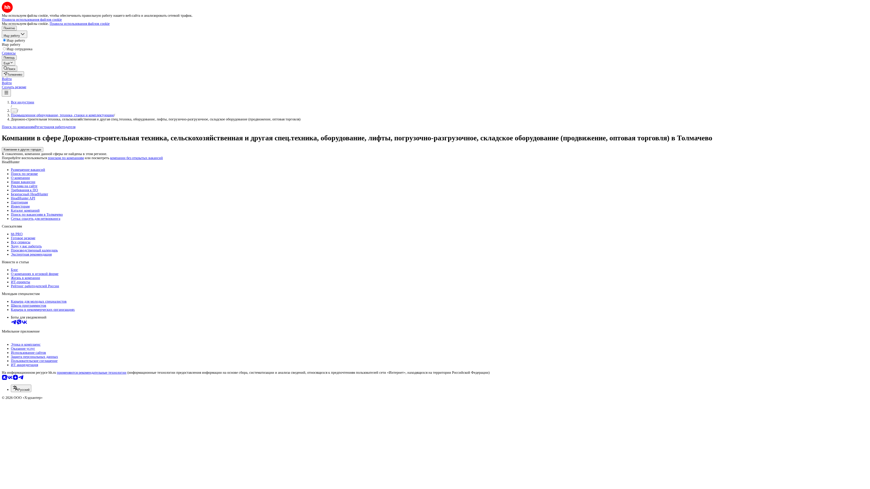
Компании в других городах (22, 149)
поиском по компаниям (66, 158)
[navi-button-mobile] (6, 93)
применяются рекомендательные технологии (91, 372)
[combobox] (21, 388)
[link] (9, 68)
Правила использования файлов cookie (80, 24)
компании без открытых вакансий (136, 158)
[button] (7, 79)
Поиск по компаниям (18, 127)
